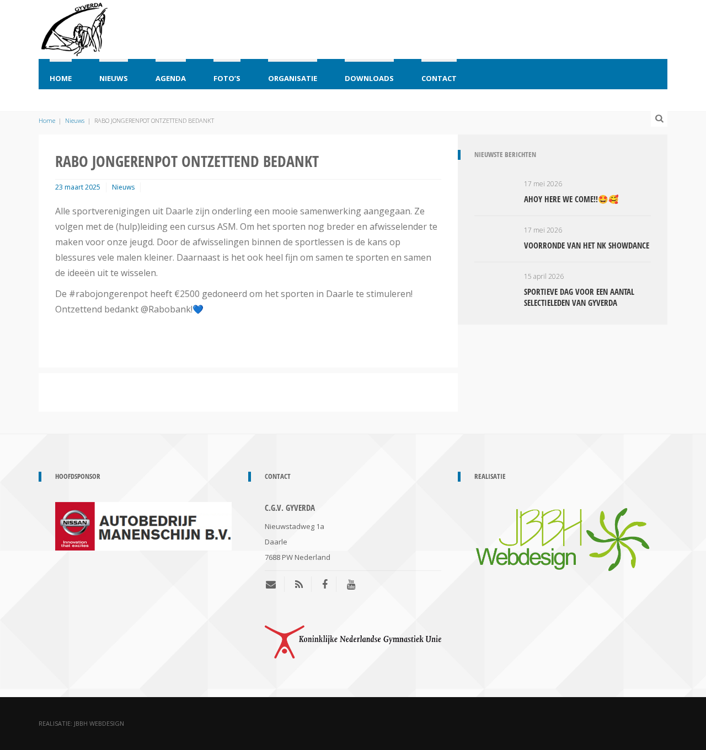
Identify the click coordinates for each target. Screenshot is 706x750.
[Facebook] (325, 584)
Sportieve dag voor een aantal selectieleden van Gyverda (579, 297)
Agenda (171, 78)
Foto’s (226, 78)
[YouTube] (351, 584)
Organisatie (292, 78)
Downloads (369, 78)
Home (61, 78)
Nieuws (113, 78)
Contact (439, 78)
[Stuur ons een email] (275, 584)
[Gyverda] (74, 27)
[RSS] (299, 584)
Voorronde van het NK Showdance (586, 245)
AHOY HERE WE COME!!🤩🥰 (571, 198)
